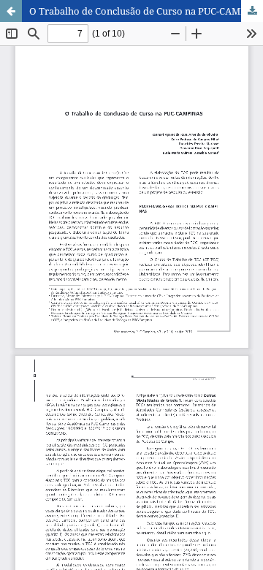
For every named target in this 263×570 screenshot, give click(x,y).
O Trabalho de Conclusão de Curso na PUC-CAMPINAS (146, 11)
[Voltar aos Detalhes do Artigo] (11, 11)
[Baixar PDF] (252, 11)
